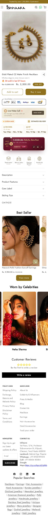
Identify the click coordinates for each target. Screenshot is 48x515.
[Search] (36, 7)
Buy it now (36, 92)
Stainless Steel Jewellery (19, 502)
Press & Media (26, 399)
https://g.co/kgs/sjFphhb (36, 465)
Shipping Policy (9, 390)
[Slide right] (43, 229)
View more (24, 277)
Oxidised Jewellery (13, 491)
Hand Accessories (28, 426)
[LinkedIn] (27, 474)
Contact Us (24, 408)
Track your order (27, 430)
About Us (24, 390)
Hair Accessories (27, 421)
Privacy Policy (9, 406)
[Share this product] (44, 74)
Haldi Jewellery (29, 513)
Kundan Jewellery (33, 487)
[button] (2, 7)
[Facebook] (14, 474)
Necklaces (9, 484)
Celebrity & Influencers (30, 394)
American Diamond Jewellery (21, 495)
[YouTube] (33, 474)
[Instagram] (21, 474)
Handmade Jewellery (28, 498)
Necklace (24, 412)
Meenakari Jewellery (34, 491)
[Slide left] (5, 229)
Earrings (23, 417)
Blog (22, 403)
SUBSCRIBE (10, 463)
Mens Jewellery (24, 505)
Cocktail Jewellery (22, 509)
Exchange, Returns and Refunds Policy (9, 398)
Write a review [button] (24, 375)
